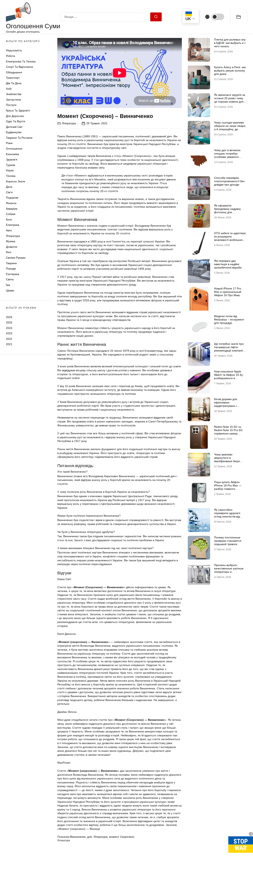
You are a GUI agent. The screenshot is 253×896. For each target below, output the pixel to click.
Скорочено (127, 836)
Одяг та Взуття (15, 121)
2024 (9, 328)
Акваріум (11, 208)
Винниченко (78, 836)
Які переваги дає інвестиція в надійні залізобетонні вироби (228, 264)
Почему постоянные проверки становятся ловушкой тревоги (227, 541)
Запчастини (13, 99)
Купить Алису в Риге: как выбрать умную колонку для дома (230, 70)
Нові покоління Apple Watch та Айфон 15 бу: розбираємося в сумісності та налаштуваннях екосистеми (229, 380)
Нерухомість (14, 50)
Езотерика (12, 274)
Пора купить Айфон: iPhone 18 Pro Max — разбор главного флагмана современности (228, 489)
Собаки (10, 214)
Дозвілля (11, 246)
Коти (9, 219)
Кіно (8, 252)
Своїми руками (15, 257)
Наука (10, 170)
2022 (9, 338)
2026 (9, 316)
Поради (11, 268)
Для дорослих (15, 116)
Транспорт (13, 77)
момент (114, 836)
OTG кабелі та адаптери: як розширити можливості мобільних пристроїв (230, 238)
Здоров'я (11, 159)
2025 (9, 322)
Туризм (10, 165)
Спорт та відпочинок (19, 66)
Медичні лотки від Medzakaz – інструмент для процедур (229, 319)
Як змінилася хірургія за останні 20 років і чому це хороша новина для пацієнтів (229, 99)
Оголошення (14, 148)
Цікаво (10, 290)
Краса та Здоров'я (18, 110)
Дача (9, 186)
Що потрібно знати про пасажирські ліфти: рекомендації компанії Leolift (229, 348)
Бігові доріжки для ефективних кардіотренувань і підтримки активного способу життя (227, 406)
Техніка (10, 175)
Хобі (8, 88)
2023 (9, 333)
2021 (9, 344)
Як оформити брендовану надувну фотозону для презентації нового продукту (227, 212)
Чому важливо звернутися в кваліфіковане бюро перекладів (227, 459)
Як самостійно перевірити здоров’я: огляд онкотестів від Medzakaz (227, 514)
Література (13, 235)
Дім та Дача (13, 83)
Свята (10, 279)
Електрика (12, 224)
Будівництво (14, 132)
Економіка (12, 154)
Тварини (11, 263)
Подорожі (12, 197)
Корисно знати (15, 181)
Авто (9, 230)
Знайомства (13, 94)
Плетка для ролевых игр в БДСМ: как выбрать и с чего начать (230, 43)
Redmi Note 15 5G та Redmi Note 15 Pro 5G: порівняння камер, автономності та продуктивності (228, 433)
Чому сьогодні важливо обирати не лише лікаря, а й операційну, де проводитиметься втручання (230, 129)
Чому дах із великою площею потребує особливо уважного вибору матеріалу (227, 155)
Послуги (11, 104)
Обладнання (14, 72)
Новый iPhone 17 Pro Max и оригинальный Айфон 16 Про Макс (227, 292)
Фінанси (11, 203)
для (89, 836)
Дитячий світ (14, 126)
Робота (10, 55)
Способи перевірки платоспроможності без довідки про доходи (229, 181)
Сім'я (9, 192)
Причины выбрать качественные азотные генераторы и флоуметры (229, 570)
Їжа (8, 284)
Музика (10, 241)
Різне (9, 143)
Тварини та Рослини (19, 137)
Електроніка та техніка (21, 61)
